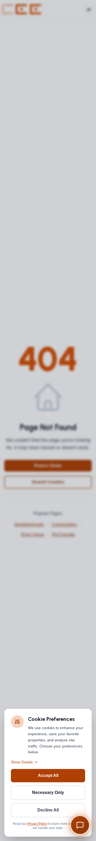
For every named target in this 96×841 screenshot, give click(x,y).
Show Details (22, 762)
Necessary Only (48, 792)
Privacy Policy (37, 824)
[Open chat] (80, 825)
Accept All (48, 775)
